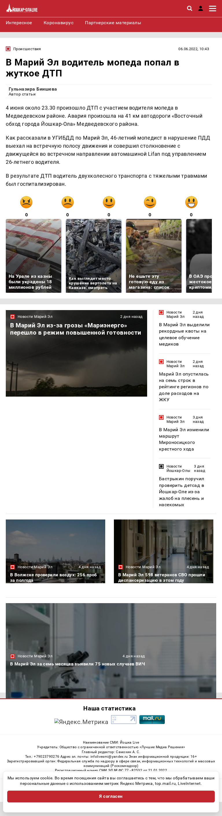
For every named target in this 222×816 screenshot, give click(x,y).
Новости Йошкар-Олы (178, 468)
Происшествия (27, 49)
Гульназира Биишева (33, 89)
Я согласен (111, 796)
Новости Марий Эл (35, 316)
